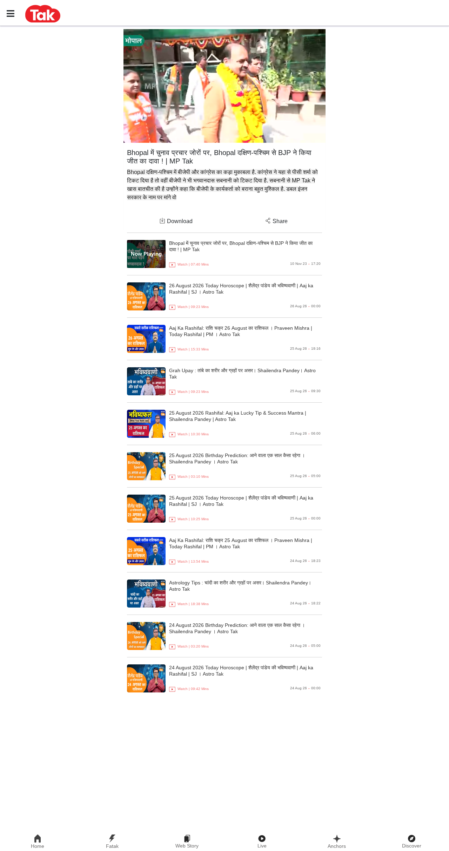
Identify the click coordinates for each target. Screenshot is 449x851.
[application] (224, 86)
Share (280, 221)
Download (180, 221)
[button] (42, 13)
